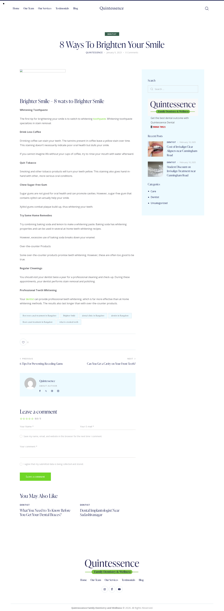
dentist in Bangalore (120, 315)
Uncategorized (159, 203)
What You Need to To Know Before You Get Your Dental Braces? (45, 512)
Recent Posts (155, 136)
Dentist (112, 34)
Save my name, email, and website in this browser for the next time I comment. (63, 436)
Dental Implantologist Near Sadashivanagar (99, 512)
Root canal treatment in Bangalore (38, 322)
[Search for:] (173, 89)
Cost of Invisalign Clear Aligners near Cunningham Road (182, 151)
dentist (30, 299)
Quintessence (47, 381)
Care (153, 191)
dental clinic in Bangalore (93, 315)
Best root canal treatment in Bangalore (39, 315)
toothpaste (99, 118)
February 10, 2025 (188, 142)
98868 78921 (159, 127)
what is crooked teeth (68, 322)
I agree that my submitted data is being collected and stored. (54, 464)
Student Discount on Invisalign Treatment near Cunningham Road (181, 171)
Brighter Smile (69, 315)
